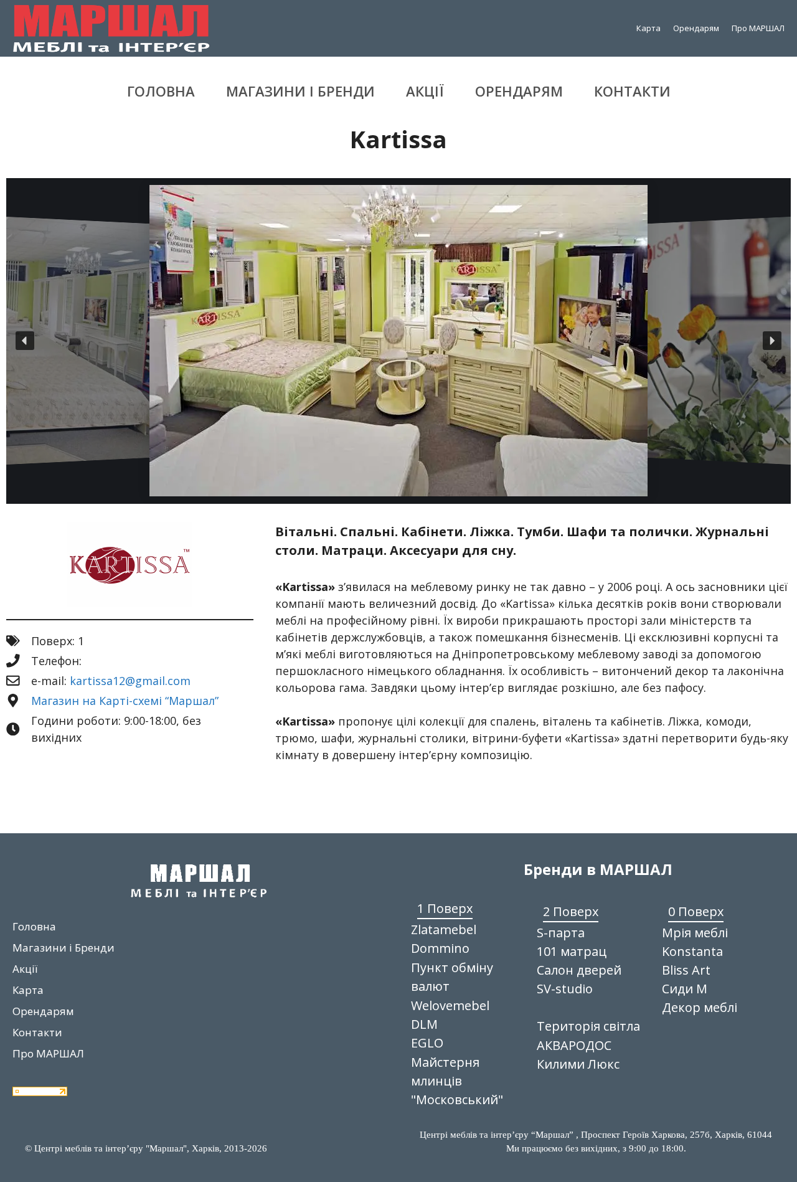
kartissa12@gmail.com (130, 680)
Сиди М (684, 988)
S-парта (561, 932)
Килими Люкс (578, 1064)
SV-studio (565, 988)
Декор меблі (699, 1007)
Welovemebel (450, 1005)
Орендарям (696, 28)
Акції (425, 91)
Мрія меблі (695, 932)
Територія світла (588, 1026)
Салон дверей (579, 970)
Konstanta (692, 951)
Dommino (440, 948)
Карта (648, 28)
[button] (25, 340)
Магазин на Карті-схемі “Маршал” (125, 700)
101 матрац (571, 951)
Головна (161, 91)
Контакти (632, 91)
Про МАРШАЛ (758, 28)
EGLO (427, 1042)
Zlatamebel (443, 929)
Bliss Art (686, 970)
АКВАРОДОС (574, 1045)
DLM (424, 1024)
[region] (398, 341)
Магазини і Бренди (300, 91)
